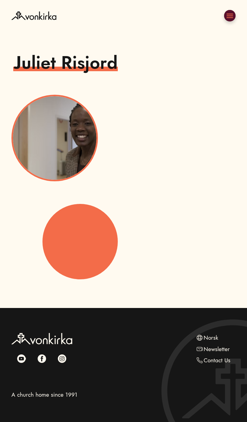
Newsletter (217, 349)
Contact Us (217, 360)
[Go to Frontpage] (34, 29)
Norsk (211, 338)
